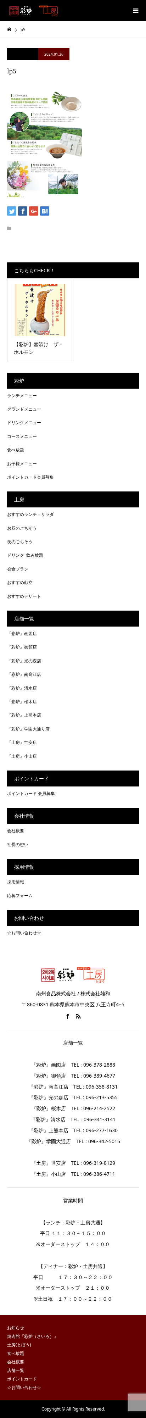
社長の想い (17, 844)
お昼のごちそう (22, 528)
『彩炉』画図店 (22, 633)
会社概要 (15, 831)
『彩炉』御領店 (22, 647)
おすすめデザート (24, 596)
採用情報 (15, 882)
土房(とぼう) (19, 1345)
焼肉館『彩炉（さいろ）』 (32, 1336)
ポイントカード (22, 1379)
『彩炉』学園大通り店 (28, 729)
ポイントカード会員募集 (30, 477)
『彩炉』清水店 (22, 688)
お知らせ (15, 1328)
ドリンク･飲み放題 (25, 555)
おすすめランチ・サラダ (30, 514)
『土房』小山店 (22, 756)
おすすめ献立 (20, 582)
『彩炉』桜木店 (22, 702)
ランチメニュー (22, 396)
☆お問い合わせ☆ (24, 933)
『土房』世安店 (22, 742)
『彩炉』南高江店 (24, 674)
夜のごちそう (20, 542)
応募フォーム (20, 895)
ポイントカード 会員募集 (31, 793)
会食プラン (17, 569)
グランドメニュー (24, 409)
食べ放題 (15, 450)
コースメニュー (22, 436)
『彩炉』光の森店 (24, 661)
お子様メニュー (22, 464)
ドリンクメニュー (24, 422)
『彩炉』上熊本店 (24, 715)
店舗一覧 (15, 1370)
